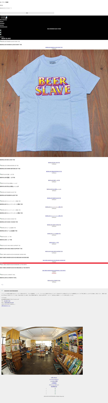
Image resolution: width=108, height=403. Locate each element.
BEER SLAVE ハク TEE (54, 242)
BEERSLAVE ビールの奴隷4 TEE (54, 233)
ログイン (2, 36)
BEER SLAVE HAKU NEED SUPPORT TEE (54, 251)
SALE (48, 28)
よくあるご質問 (54, 381)
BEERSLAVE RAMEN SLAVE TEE (54, 198)
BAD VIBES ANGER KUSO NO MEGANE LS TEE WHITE (54, 270)
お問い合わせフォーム (6, 305)
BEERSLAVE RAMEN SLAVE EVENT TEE (54, 47)
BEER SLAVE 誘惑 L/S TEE (54, 180)
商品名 (1, 5)
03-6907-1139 (7, 300)
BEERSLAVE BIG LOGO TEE (54, 162)
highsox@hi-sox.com (9, 302)
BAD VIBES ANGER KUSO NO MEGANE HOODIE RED (54, 260)
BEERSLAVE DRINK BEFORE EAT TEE (54, 171)
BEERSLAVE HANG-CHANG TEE (54, 224)
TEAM (59, 28)
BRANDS (52, 28)
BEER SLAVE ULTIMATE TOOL (54, 280)
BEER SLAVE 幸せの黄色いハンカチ (54, 189)
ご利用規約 (54, 383)
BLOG (56, 28)
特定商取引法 (54, 386)
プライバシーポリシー (54, 384)
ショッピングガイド (54, 379)
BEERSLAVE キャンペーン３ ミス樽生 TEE (54, 207)
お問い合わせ (54, 377)
